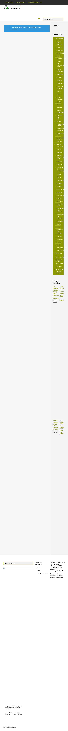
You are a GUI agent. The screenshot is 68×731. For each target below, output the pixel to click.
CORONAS (59, 164)
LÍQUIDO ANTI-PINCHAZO (59, 82)
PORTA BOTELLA (59, 98)
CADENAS (59, 146)
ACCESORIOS (59, 38)
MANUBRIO (59, 195)
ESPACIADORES (59, 180)
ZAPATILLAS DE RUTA (59, 117)
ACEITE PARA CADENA (59, 42)
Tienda (38, 570)
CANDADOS (59, 53)
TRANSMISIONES (59, 248)
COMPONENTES (59, 144)
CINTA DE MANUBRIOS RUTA (59, 64)
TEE (58, 245)
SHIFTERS (59, 239)
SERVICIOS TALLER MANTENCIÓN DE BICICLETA (59, 263)
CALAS (59, 149)
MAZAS (59, 198)
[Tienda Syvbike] (12, 7)
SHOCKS (59, 242)
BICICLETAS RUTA (59, 134)
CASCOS (59, 56)
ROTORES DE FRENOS (59, 231)
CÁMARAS (59, 152)
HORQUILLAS (59, 189)
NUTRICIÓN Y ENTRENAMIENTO (59, 255)
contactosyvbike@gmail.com (35, 2)
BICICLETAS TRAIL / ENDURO (59, 139)
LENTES (59, 77)
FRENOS (59, 183)
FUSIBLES (59, 186)
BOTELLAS (59, 50)
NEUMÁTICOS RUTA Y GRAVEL (59, 210)
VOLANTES (59, 251)
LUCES (59, 94)
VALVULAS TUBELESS (59, 111)
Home (37, 568)
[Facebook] (61, 2)
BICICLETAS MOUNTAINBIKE (59, 129)
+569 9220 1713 (9, 2)
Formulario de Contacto (42, 573)
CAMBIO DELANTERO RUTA (59, 157)
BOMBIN (59, 47)
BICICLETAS (59, 121)
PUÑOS (59, 102)
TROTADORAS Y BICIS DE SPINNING (59, 271)
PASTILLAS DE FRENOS (59, 216)
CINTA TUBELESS (59, 70)
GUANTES (59, 74)
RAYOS (59, 227)
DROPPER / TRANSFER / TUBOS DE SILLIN (59, 172)
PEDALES (59, 221)
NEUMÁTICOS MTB (59, 204)
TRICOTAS (59, 108)
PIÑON (59, 224)
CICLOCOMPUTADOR (59, 59)
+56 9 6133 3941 (20, 2)
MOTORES (59, 201)
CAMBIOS (59, 161)
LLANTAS (59, 192)
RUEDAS (59, 236)
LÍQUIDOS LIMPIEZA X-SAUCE (59, 89)
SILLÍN (59, 105)
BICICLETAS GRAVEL (59, 125)
